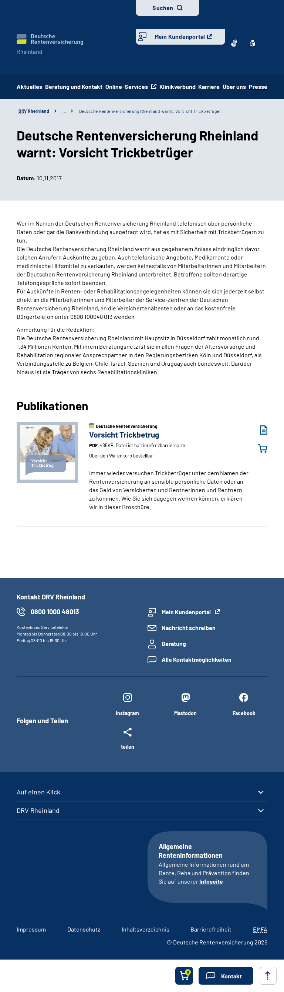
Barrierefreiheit (210, 929)
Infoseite (211, 881)
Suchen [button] (162, 7)
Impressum (31, 929)
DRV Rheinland (38, 810)
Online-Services (127, 86)
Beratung (174, 643)
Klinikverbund (177, 86)
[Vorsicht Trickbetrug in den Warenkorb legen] (258, 448)
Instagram (127, 713)
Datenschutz (83, 929)
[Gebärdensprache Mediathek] (234, 43)
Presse (258, 86)
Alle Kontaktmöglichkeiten (196, 659)
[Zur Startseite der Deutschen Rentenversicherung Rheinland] (50, 44)
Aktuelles (29, 86)
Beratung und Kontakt (73, 86)
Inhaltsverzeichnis (145, 929)
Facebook (244, 713)
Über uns (234, 86)
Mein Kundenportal (180, 36)
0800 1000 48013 (55, 612)
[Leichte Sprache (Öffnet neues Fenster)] (252, 43)
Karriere (209, 86)
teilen (127, 746)
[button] (226, 976)
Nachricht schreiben (189, 627)
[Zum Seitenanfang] (268, 976)
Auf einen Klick (38, 792)
